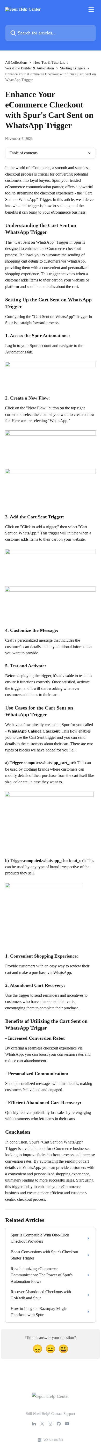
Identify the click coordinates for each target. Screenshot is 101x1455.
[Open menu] (91, 9)
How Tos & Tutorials (49, 62)
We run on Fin (53, 1440)
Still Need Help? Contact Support (50, 1414)
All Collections (16, 62)
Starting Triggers (72, 68)
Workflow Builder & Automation (29, 68)
